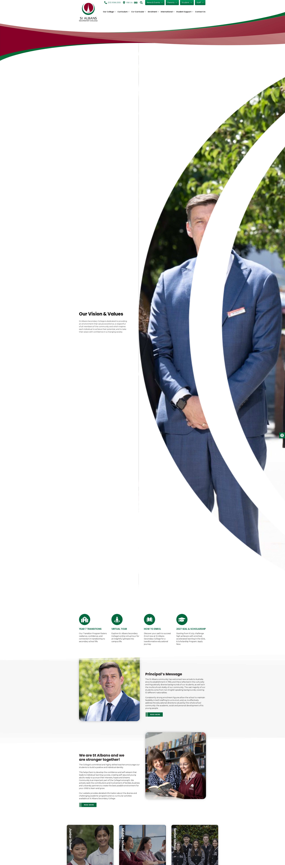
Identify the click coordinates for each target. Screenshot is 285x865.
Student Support (183, 11)
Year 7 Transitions (90, 629)
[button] (282, 435)
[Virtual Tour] (117, 619)
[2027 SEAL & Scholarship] (181, 619)
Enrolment (152, 11)
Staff (199, 2)
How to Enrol (152, 629)
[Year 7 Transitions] (84, 619)
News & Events (153, 2)
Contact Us (200, 11)
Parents (170, 2)
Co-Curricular (137, 11)
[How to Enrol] (149, 619)
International (167, 11)
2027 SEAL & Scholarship (191, 629)
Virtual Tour (119, 629)
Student (185, 2)
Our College (108, 11)
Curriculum (122, 11)
